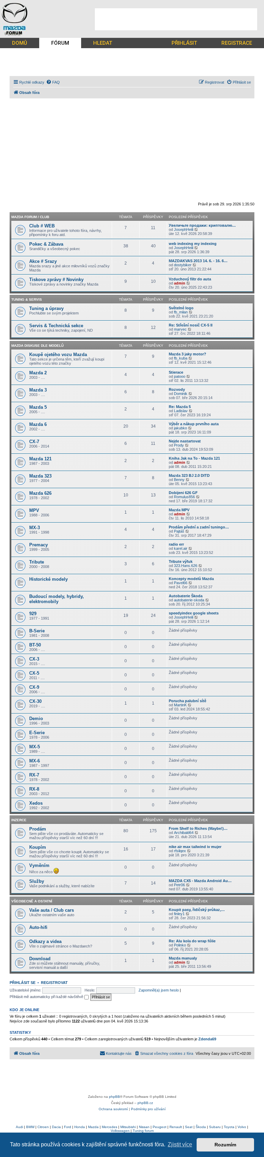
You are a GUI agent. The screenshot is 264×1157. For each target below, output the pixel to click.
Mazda (93, 1127)
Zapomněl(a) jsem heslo (159, 990)
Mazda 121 (40, 458)
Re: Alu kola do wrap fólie (192, 941)
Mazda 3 (38, 390)
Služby (36, 881)
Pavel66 (180, 583)
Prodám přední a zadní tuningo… (199, 527)
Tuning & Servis (26, 299)
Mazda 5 (38, 407)
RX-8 (34, 789)
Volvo (242, 1127)
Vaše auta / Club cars (51, 910)
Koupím (37, 847)
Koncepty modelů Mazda (191, 579)
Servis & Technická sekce (56, 325)
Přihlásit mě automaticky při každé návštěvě (47, 997)
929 (32, 613)
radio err (176, 544)
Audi (19, 1127)
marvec (180, 329)
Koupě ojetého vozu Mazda (58, 354)
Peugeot (159, 1127)
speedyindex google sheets (194, 613)
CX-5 (34, 673)
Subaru (215, 1127)
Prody (179, 445)
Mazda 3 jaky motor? (187, 354)
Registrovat (54, 983)
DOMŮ (19, 43)
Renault (175, 1127)
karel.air (180, 548)
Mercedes (109, 1127)
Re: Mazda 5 (180, 407)
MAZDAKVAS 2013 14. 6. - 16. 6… (198, 261)
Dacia (56, 1127)
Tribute (36, 562)
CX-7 (34, 441)
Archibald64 (184, 833)
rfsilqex (180, 851)
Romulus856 (184, 497)
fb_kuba (180, 358)
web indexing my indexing (193, 244)
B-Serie (37, 630)
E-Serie (37, 732)
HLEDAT (102, 43)
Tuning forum (143, 1131)
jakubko (180, 428)
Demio (36, 718)
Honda (79, 1127)
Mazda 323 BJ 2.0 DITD (189, 475)
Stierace (176, 372)
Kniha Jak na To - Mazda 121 (194, 458)
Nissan (144, 1127)
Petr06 (179, 885)
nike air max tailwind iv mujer (195, 847)
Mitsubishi (128, 1127)
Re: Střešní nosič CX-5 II (190, 325)
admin (179, 283)
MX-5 (34, 746)
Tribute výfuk (180, 561)
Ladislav (181, 411)
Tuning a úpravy (46, 308)
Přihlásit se (22, 983)
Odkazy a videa (45, 941)
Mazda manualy (183, 958)
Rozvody (177, 389)
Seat (188, 1127)
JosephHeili (183, 229)
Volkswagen (120, 1131)
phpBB (114, 1097)
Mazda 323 (40, 476)
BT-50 (35, 644)
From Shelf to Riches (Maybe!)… (198, 828)
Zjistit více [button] (180, 1144)
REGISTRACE (236, 43)
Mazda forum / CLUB (30, 217)
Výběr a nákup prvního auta (194, 424)
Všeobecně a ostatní (31, 901)
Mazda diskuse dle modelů (37, 345)
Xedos (36, 803)
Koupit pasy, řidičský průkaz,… (197, 910)
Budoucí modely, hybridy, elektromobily (56, 599)
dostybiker (182, 265)
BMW (30, 1127)
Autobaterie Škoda (185, 596)
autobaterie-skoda (189, 600)
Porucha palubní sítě (187, 701)
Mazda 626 (40, 493)
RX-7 (34, 775)
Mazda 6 (38, 424)
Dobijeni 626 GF (183, 493)
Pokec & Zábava (46, 244)
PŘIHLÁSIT (184, 43)
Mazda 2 (38, 372)
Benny (179, 480)
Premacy (38, 544)
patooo (179, 376)
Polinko (180, 945)
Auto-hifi (38, 927)
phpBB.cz (145, 1103)
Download (40, 958)
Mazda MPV (179, 510)
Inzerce (18, 820)
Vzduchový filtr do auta (190, 279)
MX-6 (34, 760)
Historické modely (48, 579)
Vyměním (39, 865)
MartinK (180, 705)
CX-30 (35, 701)
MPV (34, 510)
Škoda (201, 1127)
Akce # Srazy (43, 261)
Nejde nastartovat (185, 441)
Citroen (43, 1127)
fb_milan (181, 312)
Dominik (180, 394)
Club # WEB (42, 225)
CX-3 (34, 659)
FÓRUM (60, 43)
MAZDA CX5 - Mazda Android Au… (200, 881)
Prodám (37, 829)
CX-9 (34, 687)
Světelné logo (181, 308)
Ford (67, 1127)
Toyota (229, 1127)
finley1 (179, 914)
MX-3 (34, 527)
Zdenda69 (207, 1039)
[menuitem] (53, 82)
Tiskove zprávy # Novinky (56, 279)
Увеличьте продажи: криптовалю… (202, 225)
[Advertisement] (176, 19)
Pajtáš (179, 531)
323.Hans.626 (185, 566)
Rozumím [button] (225, 1144)
